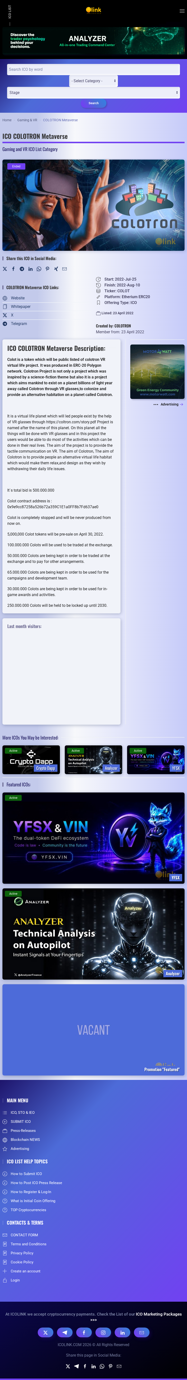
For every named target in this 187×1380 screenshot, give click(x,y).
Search (94, 103)
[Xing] (56, 268)
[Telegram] (21, 268)
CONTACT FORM (24, 1235)
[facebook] (85, 1366)
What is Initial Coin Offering (33, 1201)
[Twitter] (4, 268)
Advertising (169, 404)
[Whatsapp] (102, 1366)
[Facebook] (13, 268)
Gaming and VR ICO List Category (29, 148)
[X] (45, 1332)
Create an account (25, 1271)
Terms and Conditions (29, 1244)
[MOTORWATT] (157, 371)
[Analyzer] (93, 40)
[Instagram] (103, 1332)
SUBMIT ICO (21, 1121)
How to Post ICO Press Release (36, 1183)
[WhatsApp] (39, 268)
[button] (182, 11)
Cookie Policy (22, 1262)
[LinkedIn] (30, 268)
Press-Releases (23, 1130)
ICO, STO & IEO (23, 1112)
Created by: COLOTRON (113, 326)
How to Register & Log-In (31, 1192)
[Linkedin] (93, 1366)
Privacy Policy (22, 1253)
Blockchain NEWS (25, 1139)
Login (15, 1280)
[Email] (142, 1332)
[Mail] (64, 268)
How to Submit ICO (26, 1174)
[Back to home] (93, 11)
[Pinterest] (47, 268)
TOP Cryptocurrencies (28, 1210)
